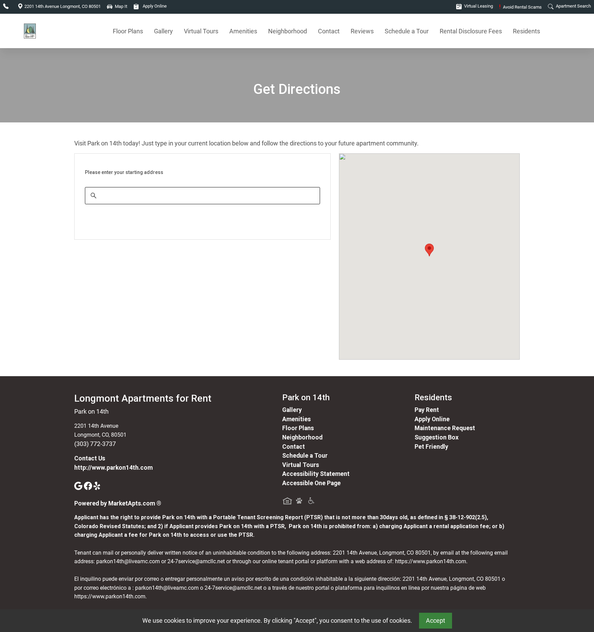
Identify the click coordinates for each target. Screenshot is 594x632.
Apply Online (154, 6)
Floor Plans (128, 31)
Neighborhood (287, 31)
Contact (329, 31)
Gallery (163, 31)
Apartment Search (573, 6)
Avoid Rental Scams (520, 7)
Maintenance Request (445, 428)
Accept (435, 620)
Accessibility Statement (316, 473)
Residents (526, 31)
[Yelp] (98, 485)
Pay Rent (427, 409)
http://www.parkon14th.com (113, 467)
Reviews (362, 31)
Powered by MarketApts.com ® (117, 503)
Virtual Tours (201, 31)
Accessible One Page (311, 483)
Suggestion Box (437, 437)
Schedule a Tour (407, 31)
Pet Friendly (431, 446)
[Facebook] (89, 485)
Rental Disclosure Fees (471, 31)
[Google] (79, 485)
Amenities (243, 31)
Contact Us (89, 458)
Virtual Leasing (478, 6)
